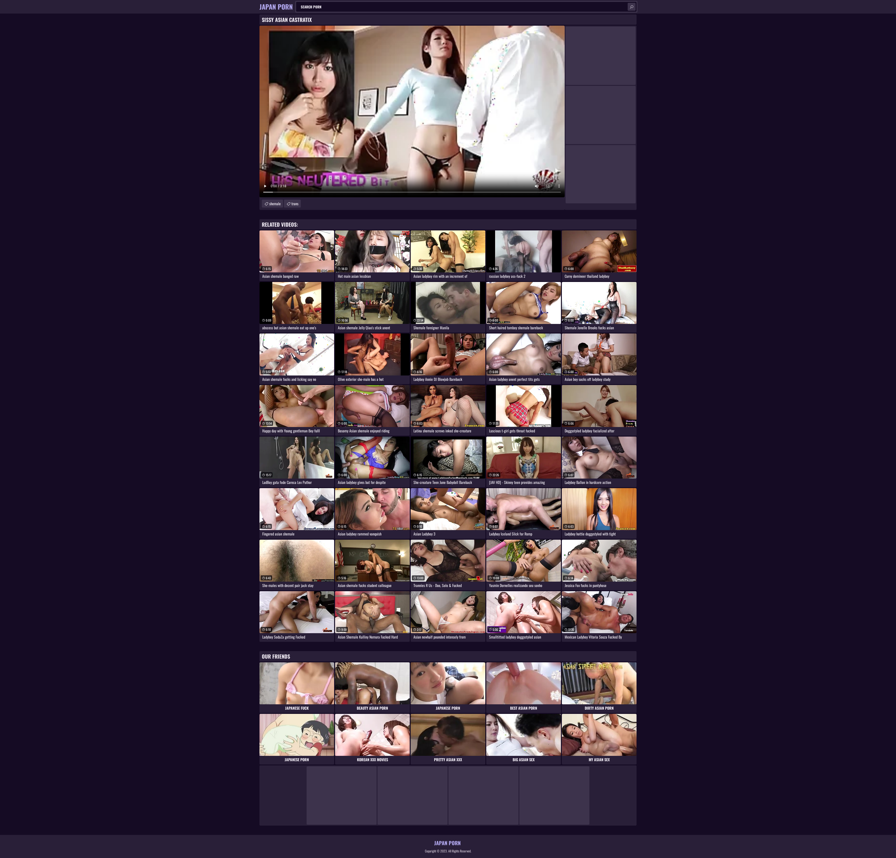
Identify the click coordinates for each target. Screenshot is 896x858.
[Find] (632, 7)
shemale (275, 203)
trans (294, 203)
